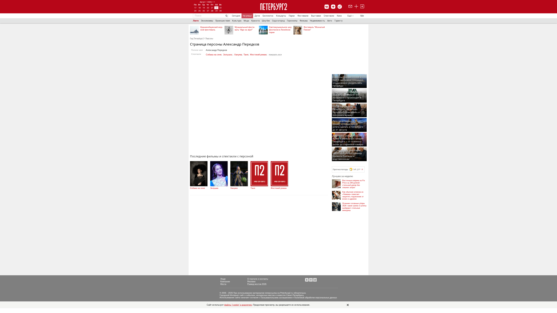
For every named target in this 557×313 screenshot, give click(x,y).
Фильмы (304, 21)
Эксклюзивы (207, 21)
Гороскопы (292, 21)
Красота (255, 21)
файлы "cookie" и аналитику (238, 305)
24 (195, 11)
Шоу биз (266, 21)
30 (220, 11)
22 (216, 8)
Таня (246, 54)
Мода (246, 21)
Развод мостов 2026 (256, 284)
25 (199, 11)
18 (199, 8)
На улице (247, 16)
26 (204, 11)
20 (208, 8)
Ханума (238, 54)
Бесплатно (268, 16)
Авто (329, 21)
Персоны (209, 38)
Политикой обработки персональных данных (315, 297)
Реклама (251, 281)
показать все (275, 54)
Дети (257, 16)
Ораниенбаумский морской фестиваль (211, 28)
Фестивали (303, 16)
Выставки (316, 16)
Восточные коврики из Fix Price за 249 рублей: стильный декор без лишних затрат (353, 184)
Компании (225, 281)
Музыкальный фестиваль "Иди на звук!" (245, 28)
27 (208, 11)
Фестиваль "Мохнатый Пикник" (314, 28)
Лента (196, 21)
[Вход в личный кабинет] (362, 6)
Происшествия (222, 21)
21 (212, 8)
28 (212, 11)
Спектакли (329, 16)
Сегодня (236, 16)
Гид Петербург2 (197, 38)
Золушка (228, 54)
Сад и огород (278, 21)
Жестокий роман (258, 54)
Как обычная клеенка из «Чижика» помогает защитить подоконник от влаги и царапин (353, 195)
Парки (292, 16)
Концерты (281, 16)
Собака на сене (213, 54)
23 (220, 8)
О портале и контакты (257, 279)
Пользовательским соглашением (276, 297)
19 (204, 8)
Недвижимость (317, 21)
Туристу (338, 21)
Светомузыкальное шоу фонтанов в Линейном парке (280, 29)
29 (216, 11)
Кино (339, 16)
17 (195, 8)
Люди (223, 279)
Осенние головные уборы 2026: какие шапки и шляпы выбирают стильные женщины (354, 206)
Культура (236, 21)
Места (223, 284)
